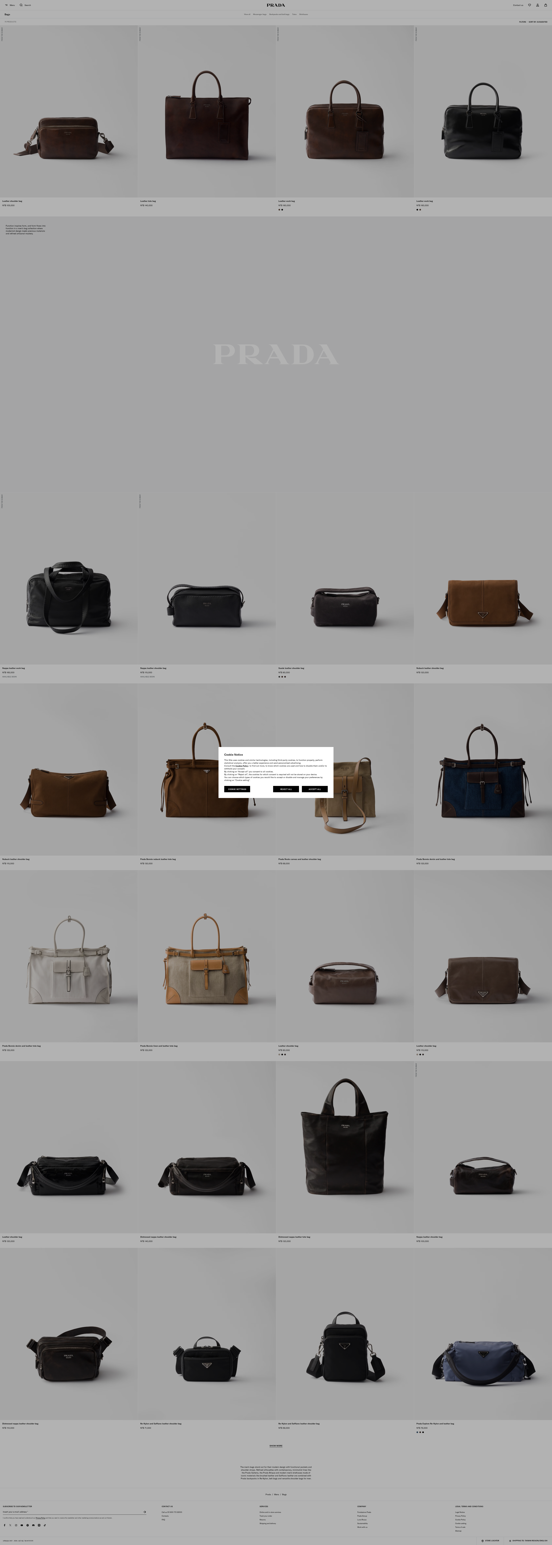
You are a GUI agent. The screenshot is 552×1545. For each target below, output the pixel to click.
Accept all (315, 789)
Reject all (286, 789)
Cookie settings (237, 789)
